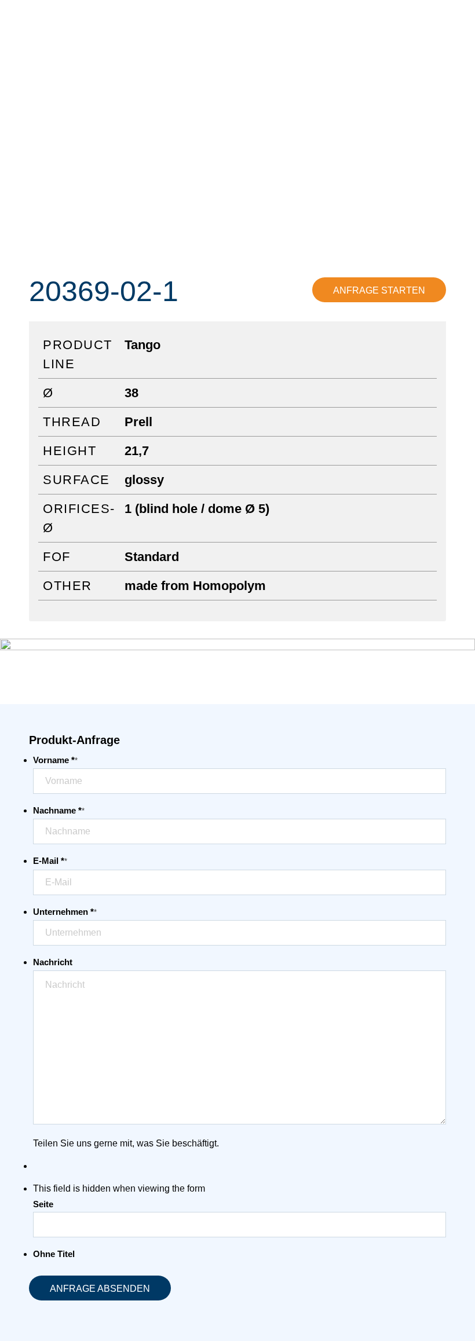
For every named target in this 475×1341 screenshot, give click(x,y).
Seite (43, 1204)
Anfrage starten (379, 290)
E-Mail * (50, 861)
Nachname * (59, 810)
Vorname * (55, 760)
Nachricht (52, 962)
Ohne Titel (54, 1254)
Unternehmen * (65, 912)
